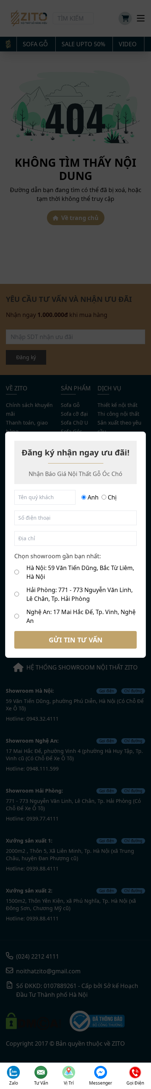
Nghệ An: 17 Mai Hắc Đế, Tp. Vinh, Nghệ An (81, 616)
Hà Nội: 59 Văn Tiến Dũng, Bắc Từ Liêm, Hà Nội (80, 572)
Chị (112, 497)
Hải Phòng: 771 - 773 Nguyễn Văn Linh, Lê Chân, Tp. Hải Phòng (79, 594)
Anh (93, 497)
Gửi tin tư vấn (76, 639)
